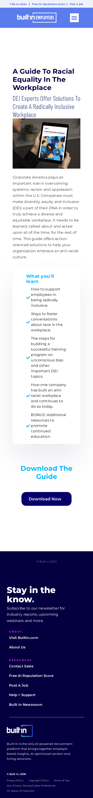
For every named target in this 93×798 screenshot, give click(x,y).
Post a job (76, 4)
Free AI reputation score (48, 4)
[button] (74, 17)
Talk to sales (18, 4)
